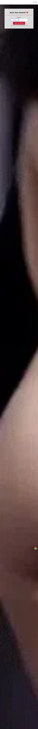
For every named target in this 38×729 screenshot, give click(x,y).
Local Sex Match (19, 23)
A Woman (14, 19)
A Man (23, 19)
